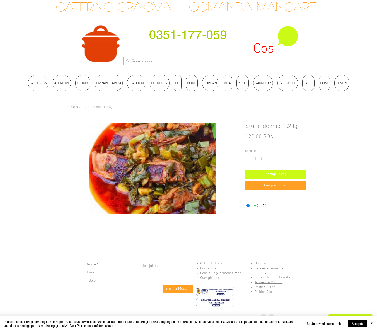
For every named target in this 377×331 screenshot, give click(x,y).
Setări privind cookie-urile (324, 323)
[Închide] (371, 324)
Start (74, 107)
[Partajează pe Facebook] (248, 205)
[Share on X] (264, 205)
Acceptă (357, 323)
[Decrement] (248, 159)
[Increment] (262, 159)
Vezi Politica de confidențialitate (91, 325)
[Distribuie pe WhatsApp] (256, 205)
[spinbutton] (255, 159)
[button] (275, 41)
